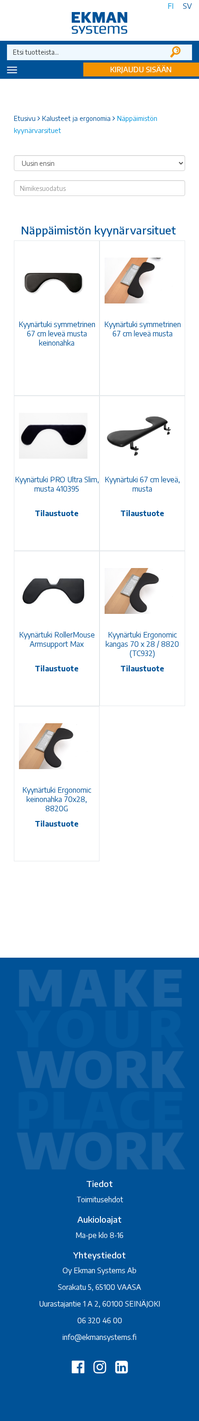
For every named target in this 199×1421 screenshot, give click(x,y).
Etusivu (25, 118)
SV (187, 6)
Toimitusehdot (99, 1199)
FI (171, 6)
